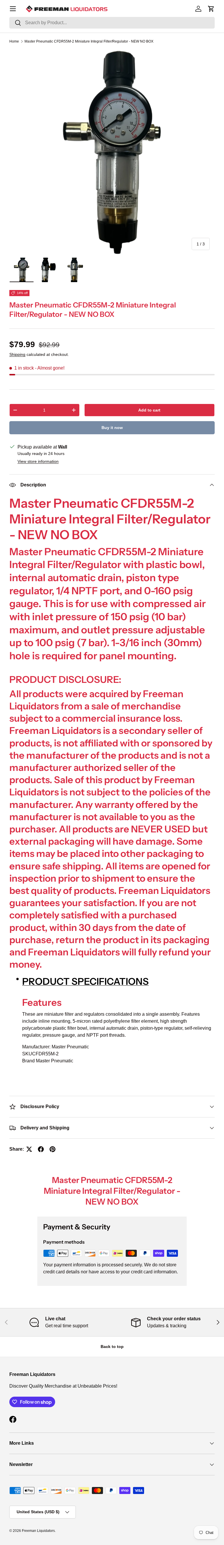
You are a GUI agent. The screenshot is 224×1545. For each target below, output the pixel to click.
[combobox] (112, 23)
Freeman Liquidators (38, 1531)
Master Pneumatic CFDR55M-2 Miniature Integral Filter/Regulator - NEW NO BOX (88, 41)
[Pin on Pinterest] (52, 1149)
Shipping (17, 354)
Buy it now (112, 427)
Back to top (112, 1346)
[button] (211, 8)
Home (14, 41)
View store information (38, 461)
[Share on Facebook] (41, 1149)
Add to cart (149, 410)
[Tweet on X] (29, 1149)
